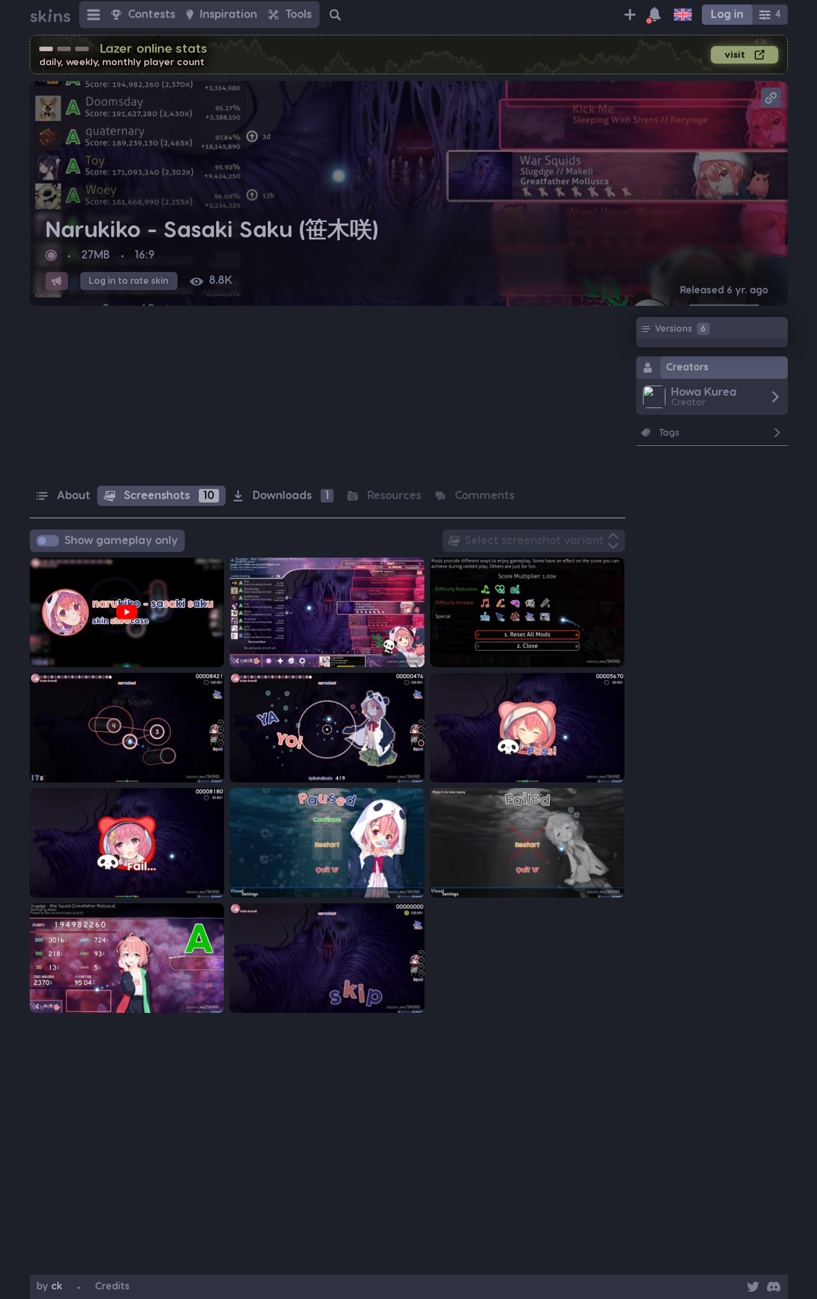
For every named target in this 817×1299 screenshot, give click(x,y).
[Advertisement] (327, 395)
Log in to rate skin (128, 281)
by (49, 1286)
